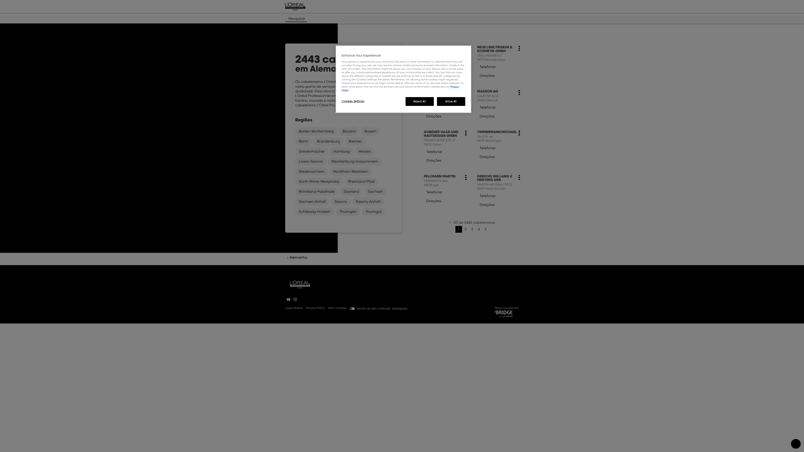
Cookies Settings (353, 101)
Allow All (451, 101)
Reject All (419, 101)
